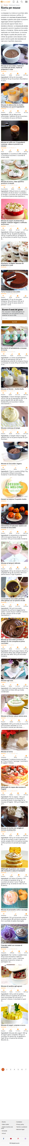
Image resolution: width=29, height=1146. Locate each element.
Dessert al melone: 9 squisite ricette (13, 499)
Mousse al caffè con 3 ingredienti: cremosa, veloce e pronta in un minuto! (13, 144)
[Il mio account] (17, 2)
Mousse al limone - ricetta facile (12, 389)
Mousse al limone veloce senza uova (14, 716)
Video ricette (5, 1124)
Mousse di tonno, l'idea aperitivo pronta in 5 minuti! (12, 182)
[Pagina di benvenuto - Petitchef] (1, 5)
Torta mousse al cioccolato (10, 292)
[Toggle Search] (22, 2)
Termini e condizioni (21, 1127)
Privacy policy (20, 1124)
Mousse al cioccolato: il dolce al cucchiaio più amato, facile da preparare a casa (12, 67)
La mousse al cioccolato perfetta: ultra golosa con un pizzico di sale (13, 599)
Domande (4, 1131)
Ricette (4, 1122)
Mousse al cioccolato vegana (11, 463)
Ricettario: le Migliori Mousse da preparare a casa (12, 264)
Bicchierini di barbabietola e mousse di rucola (14, 349)
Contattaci (19, 1122)
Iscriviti (14, 322)
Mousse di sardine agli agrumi (11, 986)
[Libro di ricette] (13, 2)
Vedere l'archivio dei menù (7, 1127)
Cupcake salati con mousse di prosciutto (11, 946)
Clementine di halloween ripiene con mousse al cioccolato (14, 526)
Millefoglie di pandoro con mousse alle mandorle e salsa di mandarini (13, 870)
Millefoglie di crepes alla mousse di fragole (13, 788)
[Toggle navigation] (26, 2)
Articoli (4, 1133)
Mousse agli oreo (7, 680)
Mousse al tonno (7, 752)
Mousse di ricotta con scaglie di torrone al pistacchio (12, 829)
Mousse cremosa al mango (10, 428)
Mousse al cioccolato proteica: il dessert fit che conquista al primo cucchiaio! (13, 641)
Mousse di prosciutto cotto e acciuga (14, 910)
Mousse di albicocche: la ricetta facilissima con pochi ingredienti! (12, 106)
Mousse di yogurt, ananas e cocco (13, 1025)
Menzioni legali (20, 1129)
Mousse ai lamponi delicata (10, 563)
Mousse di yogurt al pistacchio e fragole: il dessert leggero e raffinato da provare (14, 222)
